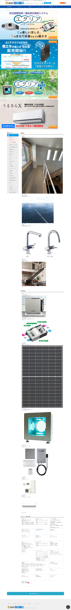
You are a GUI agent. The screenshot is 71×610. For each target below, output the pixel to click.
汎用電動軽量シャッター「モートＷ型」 (41, 558)
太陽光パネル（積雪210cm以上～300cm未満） (28, 524)
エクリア (37, 530)
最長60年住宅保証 (38, 576)
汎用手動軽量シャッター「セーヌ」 (40, 559)
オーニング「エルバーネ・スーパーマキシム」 (56, 554)
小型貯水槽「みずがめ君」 (39, 570)
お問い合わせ (51, 6)
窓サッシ (11, 158)
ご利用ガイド (30, 6)
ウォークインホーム (52, 570)
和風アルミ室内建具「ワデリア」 (41, 564)
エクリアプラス (52, 530)
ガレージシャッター (39, 550)
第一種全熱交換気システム (40, 529)
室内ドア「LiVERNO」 (34, 564)
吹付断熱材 (23, 550)
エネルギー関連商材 (53, 518)
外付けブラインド (12, 161)
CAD (10, 182)
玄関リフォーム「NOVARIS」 (54, 545)
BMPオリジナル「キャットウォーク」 (36, 563)
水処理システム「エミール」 (25, 571)
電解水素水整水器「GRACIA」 (26, 570)
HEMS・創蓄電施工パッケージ (54, 524)
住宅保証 (37, 575)
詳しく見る (24, 194)
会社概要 (24, 603)
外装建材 (51, 550)
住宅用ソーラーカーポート (26, 529)
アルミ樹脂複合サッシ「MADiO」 (26, 546)
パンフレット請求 (41, 6)
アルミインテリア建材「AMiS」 (26, 564)
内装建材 (23, 562)
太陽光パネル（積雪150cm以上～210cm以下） (28, 523)
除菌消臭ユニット (53, 529)
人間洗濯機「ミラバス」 (25, 572)
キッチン (51, 563)
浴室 (53, 563)
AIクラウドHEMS (52, 521)
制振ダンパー (38, 535)
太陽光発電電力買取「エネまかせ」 (55, 527)
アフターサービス (53, 575)
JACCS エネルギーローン (25, 576)
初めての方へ (20, 6)
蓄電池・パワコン (38, 518)
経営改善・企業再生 (25, 581)
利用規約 (14, 603)
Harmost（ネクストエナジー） (26, 530)
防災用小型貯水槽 (12, 180)
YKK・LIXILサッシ (24, 548)
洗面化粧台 (56, 563)
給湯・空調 (23, 535)
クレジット (23, 575)
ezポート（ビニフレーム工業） (26, 531)
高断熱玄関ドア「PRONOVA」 (54, 543)
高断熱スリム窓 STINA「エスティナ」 (27, 543)
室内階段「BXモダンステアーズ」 (26, 563)
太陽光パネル (24, 518)
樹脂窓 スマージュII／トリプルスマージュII (27, 544)
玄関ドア (11, 163)
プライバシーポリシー (36, 603)
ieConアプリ (52, 576)
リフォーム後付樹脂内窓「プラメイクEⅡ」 (27, 547)
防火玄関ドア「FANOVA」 (53, 544)
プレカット (52, 535)
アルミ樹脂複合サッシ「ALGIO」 (26, 545)
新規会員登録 (9, 6)
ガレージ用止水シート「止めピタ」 (40, 560)
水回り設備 (52, 562)
